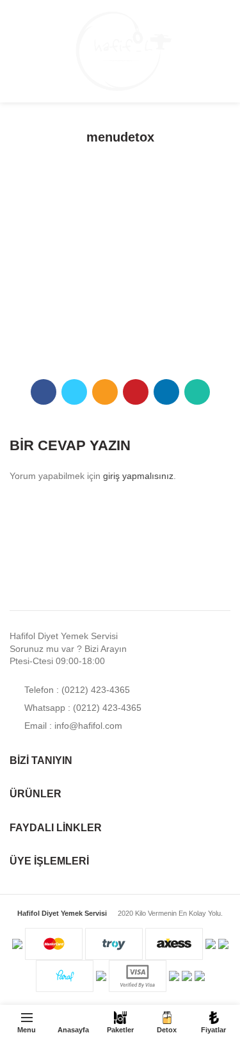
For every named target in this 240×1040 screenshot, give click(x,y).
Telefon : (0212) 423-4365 (76, 690)
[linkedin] (166, 392)
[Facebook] (43, 392)
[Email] (105, 392)
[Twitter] (74, 392)
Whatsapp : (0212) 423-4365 (81, 708)
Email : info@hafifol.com (72, 725)
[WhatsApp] (197, 392)
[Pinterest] (135, 392)
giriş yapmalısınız (138, 476)
